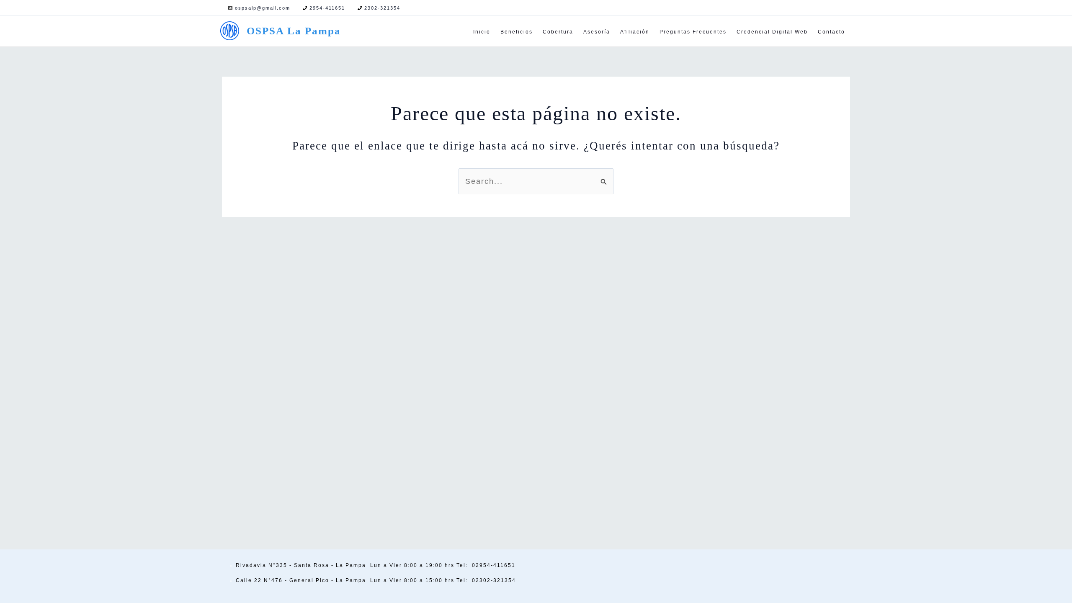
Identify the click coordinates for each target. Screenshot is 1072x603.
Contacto (831, 32)
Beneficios (516, 32)
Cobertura (558, 32)
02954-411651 (493, 565)
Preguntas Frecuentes (693, 32)
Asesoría (596, 32)
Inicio (481, 32)
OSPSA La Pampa (294, 30)
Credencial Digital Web (772, 32)
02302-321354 (494, 580)
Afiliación (634, 32)
